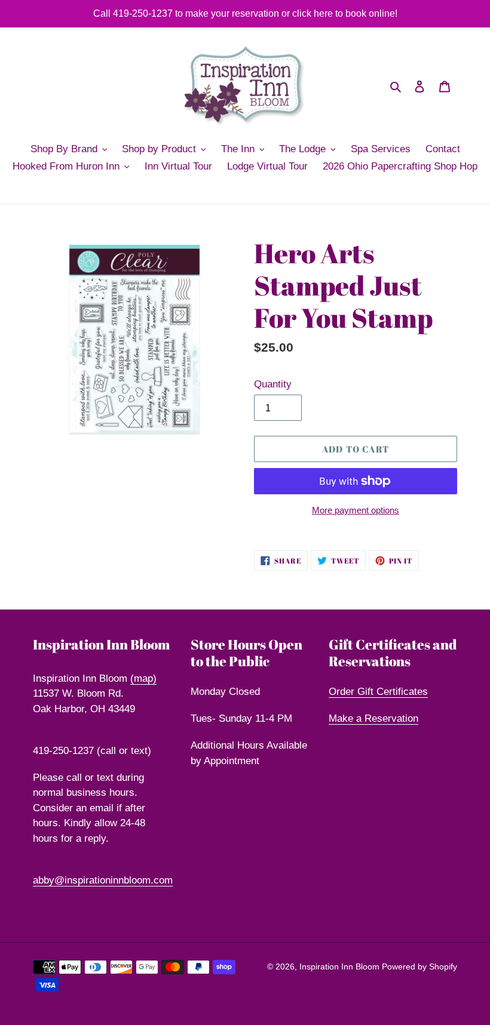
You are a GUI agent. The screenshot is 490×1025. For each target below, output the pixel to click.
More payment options (355, 510)
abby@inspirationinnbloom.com (103, 880)
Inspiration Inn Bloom (340, 966)
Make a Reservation (373, 718)
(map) (143, 678)
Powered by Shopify (419, 966)
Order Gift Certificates (378, 691)
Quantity (273, 384)
